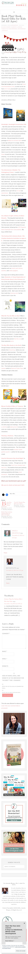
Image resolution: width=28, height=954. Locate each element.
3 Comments (5, 30)
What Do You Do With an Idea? (10, 316)
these (3, 154)
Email (4, 658)
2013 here (7, 89)
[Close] (24, 923)
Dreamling (12, 350)
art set (18, 191)
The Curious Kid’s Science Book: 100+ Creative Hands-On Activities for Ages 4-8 (13, 238)
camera (3, 368)
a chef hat (4, 427)
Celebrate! (14, 27)
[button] (14, 12)
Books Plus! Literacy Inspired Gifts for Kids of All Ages (6, 513)
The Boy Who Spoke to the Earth (11, 345)
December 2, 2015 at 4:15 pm (14, 570)
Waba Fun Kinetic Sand (15, 140)
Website (5, 666)
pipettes (3, 270)
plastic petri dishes (16, 268)
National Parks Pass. (17, 368)
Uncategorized (21, 28)
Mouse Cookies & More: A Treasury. (12, 406)
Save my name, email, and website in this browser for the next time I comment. (13, 678)
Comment (6, 633)
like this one (17, 339)
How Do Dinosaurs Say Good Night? (12, 458)
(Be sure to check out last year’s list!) (12, 485)
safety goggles (13, 270)
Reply (5, 553)
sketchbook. (5, 193)
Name (4, 651)
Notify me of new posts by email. (11, 692)
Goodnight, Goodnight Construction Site (13, 124)
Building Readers (6, 27)
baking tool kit (14, 427)
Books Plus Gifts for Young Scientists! (6, 504)
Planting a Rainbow (7, 436)
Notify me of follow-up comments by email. (12, 687)
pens (12, 341)
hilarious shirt (14, 293)
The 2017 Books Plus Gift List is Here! (19, 503)
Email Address (9, 940)
